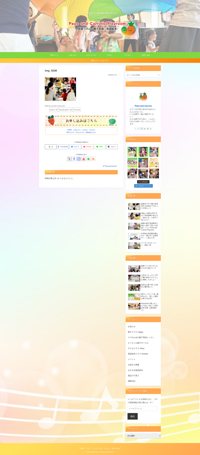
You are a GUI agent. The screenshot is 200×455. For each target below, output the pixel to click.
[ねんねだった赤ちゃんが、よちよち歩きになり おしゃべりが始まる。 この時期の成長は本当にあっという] (154, 163)
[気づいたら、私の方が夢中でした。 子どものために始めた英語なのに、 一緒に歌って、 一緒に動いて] (143, 173)
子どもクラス (79, 132)
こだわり (85, 129)
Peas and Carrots (143, 106)
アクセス (92, 129)
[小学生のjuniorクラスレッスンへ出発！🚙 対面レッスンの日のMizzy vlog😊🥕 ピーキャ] (143, 152)
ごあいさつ (77, 129)
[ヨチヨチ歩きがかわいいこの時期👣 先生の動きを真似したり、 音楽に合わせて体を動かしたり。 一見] (132, 173)
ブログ (88, 448)
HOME (69, 129)
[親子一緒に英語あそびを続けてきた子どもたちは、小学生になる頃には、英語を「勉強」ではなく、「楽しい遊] (132, 152)
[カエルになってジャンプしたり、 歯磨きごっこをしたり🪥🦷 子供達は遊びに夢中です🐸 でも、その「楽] (143, 163)
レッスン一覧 (97, 448)
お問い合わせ (116, 448)
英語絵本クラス (91, 132)
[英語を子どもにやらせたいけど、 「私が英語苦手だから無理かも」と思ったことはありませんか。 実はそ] (154, 173)
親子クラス (70, 132)
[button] (112, 146)
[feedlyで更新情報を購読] (88, 159)
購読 (133, 416)
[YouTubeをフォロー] (84, 159)
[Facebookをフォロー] (74, 159)
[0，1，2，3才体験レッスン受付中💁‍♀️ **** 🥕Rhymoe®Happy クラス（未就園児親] (154, 152)
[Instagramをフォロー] (79, 159)
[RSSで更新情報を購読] (93, 159)
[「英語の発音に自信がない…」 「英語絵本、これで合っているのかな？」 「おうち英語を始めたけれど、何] (132, 163)
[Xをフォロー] (69, 159)
